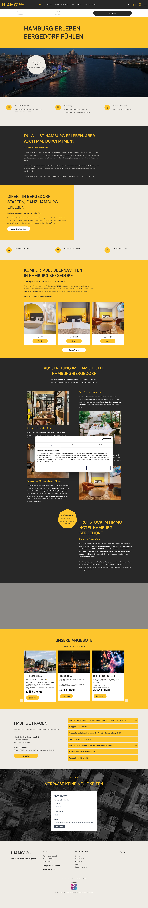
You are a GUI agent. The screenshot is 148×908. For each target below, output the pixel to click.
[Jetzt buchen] (40, 662)
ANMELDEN (59, 826)
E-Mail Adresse (58, 811)
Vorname (57, 803)
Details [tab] (74, 445)
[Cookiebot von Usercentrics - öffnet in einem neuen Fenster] (103, 439)
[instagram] (121, 852)
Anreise (18, 11)
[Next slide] (126, 700)
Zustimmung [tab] (48, 445)
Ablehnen (74, 468)
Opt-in (56, 819)
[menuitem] (41, 5)
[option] (128, 5)
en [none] (128, 4)
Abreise (57, 11)
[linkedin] (124, 852)
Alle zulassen (99, 468)
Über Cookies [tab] (100, 445)
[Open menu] (145, 5)
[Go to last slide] (21, 700)
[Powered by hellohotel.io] (74, 887)
